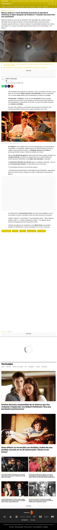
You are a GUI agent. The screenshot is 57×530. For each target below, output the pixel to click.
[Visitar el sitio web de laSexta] (10, 517)
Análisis (39, 6)
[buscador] (52, 4)
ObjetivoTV (3, 331)
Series (3, 6)
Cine (27, 6)
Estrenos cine (15, 1)
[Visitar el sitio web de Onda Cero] (40, 517)
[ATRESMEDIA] (28, 512)
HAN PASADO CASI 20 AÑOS (8, 403)
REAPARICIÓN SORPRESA (7, 473)
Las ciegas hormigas (33, 1)
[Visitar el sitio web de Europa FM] (46, 517)
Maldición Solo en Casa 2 (23, 1)
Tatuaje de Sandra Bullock (43, 1)
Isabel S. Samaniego (11, 79)
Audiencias (45, 6)
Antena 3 (22, 231)
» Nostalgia (9, 331)
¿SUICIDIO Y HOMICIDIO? (35, 498)
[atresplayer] (49, 4)
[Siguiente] (55, 1)
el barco (15, 231)
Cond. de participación (37, 526)
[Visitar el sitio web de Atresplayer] (25, 520)
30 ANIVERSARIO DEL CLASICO (9, 445)
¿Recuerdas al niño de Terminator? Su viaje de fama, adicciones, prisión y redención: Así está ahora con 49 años (13, 476)
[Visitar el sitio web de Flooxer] (33, 520)
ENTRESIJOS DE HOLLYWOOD (8, 498)
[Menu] (55, 4)
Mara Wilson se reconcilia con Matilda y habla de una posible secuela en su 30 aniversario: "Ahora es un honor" (26, 450)
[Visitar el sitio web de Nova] (22, 517)
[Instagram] (6, 81)
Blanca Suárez (6, 231)
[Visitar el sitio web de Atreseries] (34, 517)
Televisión (9, 6)
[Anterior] (11, 1)
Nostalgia (7, 364)
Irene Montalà (31, 231)
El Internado (41, 231)
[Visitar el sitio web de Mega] (28, 517)
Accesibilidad (45, 526)
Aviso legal (11, 526)
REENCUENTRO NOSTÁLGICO (36, 473)
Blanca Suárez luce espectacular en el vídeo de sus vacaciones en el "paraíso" (25, 67)
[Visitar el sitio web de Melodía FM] (52, 517)
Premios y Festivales (18, 6)
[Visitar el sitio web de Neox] (16, 517)
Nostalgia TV (32, 6)
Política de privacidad (19, 526)
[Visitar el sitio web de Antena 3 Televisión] (4, 517)
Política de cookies (28, 526)
